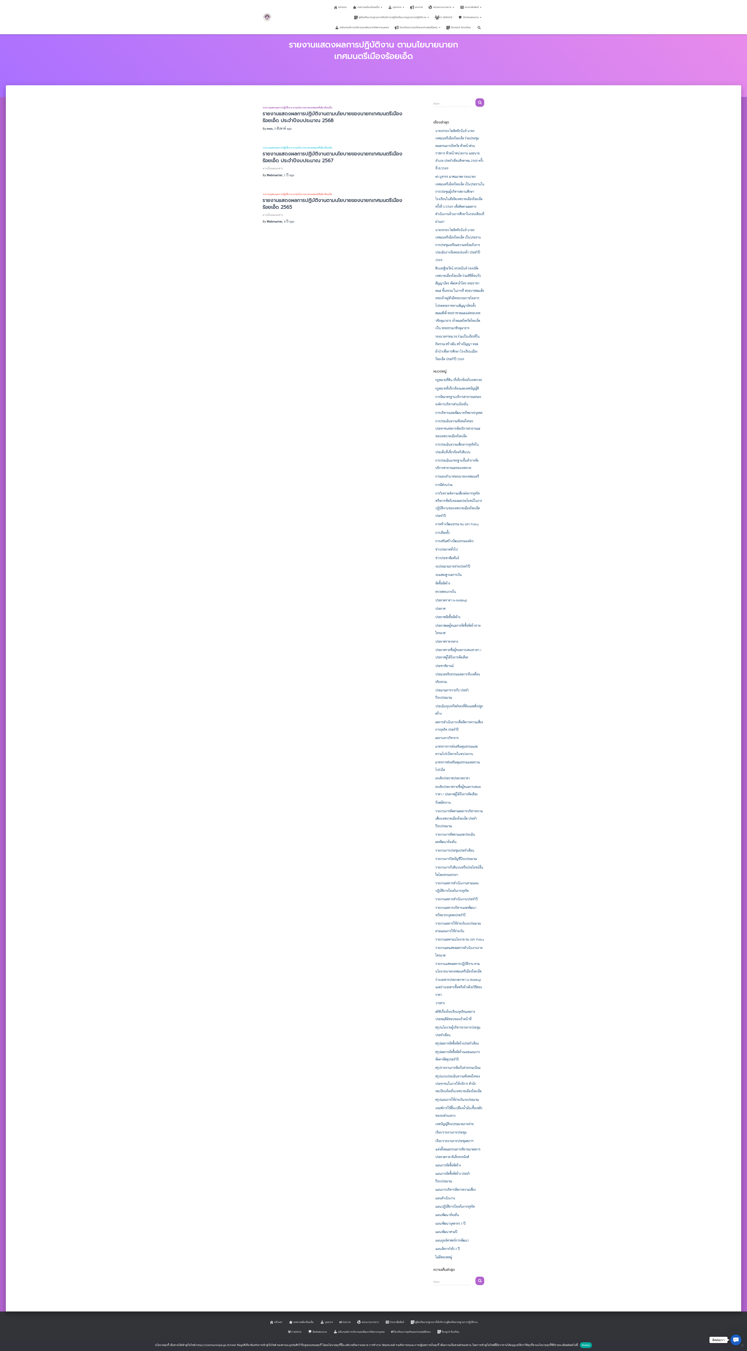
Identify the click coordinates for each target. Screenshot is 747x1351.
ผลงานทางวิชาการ (447, 738)
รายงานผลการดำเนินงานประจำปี (456, 899)
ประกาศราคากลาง (446, 641)
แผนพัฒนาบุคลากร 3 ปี (450, 1223)
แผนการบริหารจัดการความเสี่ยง (455, 1189)
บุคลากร (397, 7)
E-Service (446, 17)
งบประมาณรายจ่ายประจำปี (452, 566)
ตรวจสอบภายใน (445, 592)
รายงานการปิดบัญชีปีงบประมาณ (456, 859)
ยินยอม (586, 1345)
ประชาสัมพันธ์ (472, 7)
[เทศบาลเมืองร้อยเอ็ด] (267, 17)
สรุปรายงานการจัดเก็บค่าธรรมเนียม (457, 1068)
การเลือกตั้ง (442, 533)
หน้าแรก (342, 7)
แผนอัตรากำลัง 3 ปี (447, 1249)
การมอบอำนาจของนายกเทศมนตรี (457, 476)
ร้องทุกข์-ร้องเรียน (461, 27)
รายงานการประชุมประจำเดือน (454, 850)
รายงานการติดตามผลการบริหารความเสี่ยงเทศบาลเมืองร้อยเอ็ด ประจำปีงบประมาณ (459, 818)
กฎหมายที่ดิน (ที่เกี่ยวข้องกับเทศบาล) (458, 380)
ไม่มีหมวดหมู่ (443, 1257)
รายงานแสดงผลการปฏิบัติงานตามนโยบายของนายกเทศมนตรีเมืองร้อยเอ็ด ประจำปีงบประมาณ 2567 (332, 157)
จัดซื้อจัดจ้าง (442, 583)
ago (283, 128)
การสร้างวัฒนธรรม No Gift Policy (457, 524)
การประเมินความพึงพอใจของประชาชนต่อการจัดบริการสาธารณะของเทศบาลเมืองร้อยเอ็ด (457, 428)
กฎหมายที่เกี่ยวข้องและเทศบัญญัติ (457, 388)
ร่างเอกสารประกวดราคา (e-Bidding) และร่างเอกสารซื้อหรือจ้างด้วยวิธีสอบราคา (458, 987)
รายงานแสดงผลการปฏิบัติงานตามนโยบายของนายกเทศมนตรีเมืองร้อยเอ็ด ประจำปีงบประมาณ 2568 (332, 117)
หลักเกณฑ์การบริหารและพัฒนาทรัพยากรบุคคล (364, 27)
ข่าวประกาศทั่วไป (446, 549)
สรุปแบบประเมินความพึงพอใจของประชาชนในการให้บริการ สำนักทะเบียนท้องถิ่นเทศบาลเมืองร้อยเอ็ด (458, 1083)
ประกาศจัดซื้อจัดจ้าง (447, 617)
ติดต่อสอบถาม (471, 17)
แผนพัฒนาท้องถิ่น (447, 1215)
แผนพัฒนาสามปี (446, 1232)
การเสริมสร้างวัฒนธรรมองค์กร (454, 541)
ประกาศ (419, 7)
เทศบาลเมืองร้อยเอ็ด (368, 7)
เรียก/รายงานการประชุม (450, 1132)
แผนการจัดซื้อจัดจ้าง (448, 1165)
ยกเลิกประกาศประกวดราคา (452, 778)
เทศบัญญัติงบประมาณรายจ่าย (454, 1124)
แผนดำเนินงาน (445, 1198)
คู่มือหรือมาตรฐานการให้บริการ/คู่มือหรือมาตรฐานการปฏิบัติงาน (393, 17)
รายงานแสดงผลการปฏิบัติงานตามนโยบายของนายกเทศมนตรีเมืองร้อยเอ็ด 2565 (332, 204)
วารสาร (440, 1003)
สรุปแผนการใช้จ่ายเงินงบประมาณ (457, 1100)
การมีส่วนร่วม (443, 485)
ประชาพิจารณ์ (444, 666)
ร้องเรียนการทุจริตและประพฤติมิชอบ (418, 27)
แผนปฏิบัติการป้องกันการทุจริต (455, 1206)
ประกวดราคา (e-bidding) (451, 600)
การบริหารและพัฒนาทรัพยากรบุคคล (458, 413)
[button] (381, 7)
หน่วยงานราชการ (442, 7)
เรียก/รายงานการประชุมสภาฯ (454, 1141)
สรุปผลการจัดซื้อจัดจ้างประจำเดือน (457, 1043)
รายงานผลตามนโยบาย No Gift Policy (459, 939)
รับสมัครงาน (443, 802)
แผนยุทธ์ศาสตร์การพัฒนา (452, 1240)
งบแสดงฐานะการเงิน (448, 575)
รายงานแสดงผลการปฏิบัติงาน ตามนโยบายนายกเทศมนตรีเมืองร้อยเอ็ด (297, 107)
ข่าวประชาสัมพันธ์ (447, 558)
